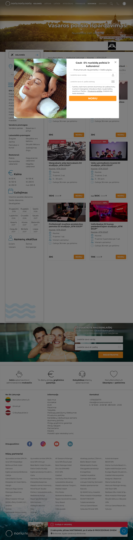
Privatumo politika (95, 91)
